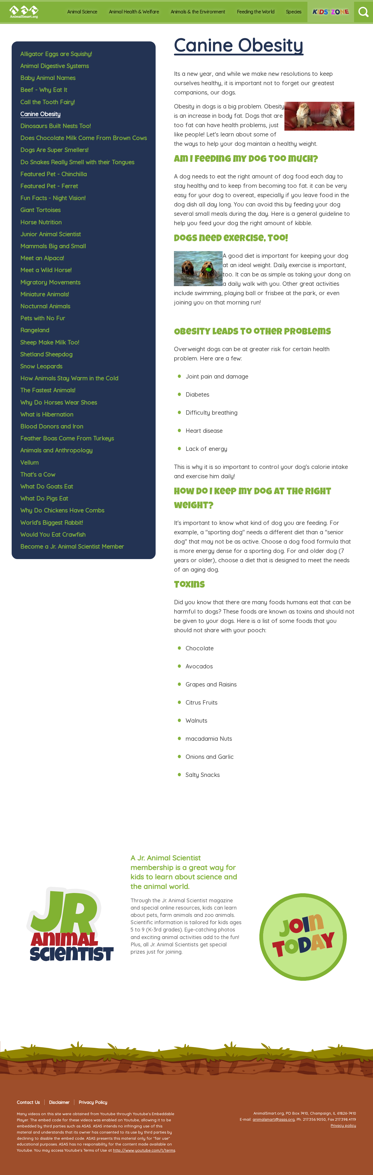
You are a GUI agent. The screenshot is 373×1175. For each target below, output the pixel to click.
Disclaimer (59, 1102)
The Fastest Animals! (47, 390)
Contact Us (28, 1102)
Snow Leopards (41, 366)
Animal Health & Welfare (134, 12)
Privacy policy (343, 1125)
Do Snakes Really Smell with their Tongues (77, 162)
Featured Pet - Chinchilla (53, 174)
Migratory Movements (50, 282)
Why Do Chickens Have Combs (62, 510)
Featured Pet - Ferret (49, 186)
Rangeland (34, 330)
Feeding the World (256, 12)
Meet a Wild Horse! (46, 270)
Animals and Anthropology (56, 450)
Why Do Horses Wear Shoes (58, 402)
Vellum (29, 462)
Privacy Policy (93, 1102)
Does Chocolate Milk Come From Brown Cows (83, 137)
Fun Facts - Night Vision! (53, 198)
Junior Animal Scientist (50, 234)
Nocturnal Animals (45, 306)
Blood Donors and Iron (51, 426)
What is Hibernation (46, 414)
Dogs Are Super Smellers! (54, 149)
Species (294, 12)
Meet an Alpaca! (42, 258)
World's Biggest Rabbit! (51, 522)
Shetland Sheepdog (46, 354)
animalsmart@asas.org (274, 1119)
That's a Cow (37, 474)
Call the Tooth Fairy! (47, 102)
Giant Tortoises (40, 209)
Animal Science (82, 12)
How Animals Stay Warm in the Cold (69, 378)
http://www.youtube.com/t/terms (144, 1150)
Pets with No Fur (42, 318)
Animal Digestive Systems (54, 65)
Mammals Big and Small (53, 246)
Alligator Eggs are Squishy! (56, 53)
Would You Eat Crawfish (53, 534)
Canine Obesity (40, 114)
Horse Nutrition (41, 222)
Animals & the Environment (198, 12)
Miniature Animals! (44, 294)
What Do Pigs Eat (44, 498)
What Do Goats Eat (46, 486)
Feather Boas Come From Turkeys (67, 438)
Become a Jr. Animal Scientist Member (72, 546)
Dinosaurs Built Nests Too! (55, 125)
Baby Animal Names (47, 77)
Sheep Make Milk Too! (49, 342)
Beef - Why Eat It (43, 89)
